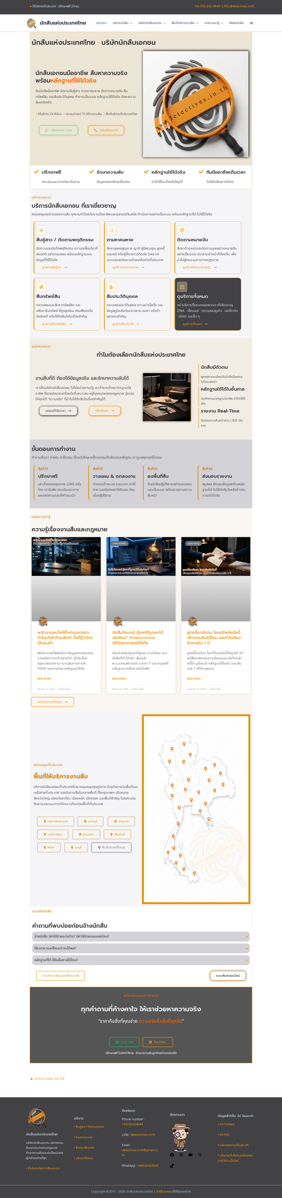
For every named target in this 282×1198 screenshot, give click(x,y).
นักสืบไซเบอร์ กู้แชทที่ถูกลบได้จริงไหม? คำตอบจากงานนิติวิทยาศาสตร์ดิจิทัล (137, 637)
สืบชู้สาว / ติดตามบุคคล (90, 1126)
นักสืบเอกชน (164, 1191)
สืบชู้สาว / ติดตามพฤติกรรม (64, 239)
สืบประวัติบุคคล (122, 296)
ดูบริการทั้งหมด (192, 296)
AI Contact (227, 1124)
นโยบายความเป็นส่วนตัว (234, 1145)
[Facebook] (172, 1156)
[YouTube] (190, 1156)
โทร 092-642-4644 (207, 6)
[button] (130, 23)
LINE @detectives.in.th (238, 6)
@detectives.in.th (143, 1135)
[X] (199, 1156)
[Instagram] (181, 1156)
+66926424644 (132, 1124)
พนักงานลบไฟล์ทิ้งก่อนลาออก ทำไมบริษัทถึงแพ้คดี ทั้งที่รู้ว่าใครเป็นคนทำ (65, 637)
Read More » (44, 678)
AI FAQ (224, 1135)
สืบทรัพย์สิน (48, 296)
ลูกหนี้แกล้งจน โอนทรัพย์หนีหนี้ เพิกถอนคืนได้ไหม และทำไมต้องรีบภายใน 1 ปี (214, 637)
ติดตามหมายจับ (192, 239)
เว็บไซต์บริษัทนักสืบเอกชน (44, 1168)
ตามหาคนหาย (120, 239)
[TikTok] (172, 1167)
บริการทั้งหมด (84, 1158)
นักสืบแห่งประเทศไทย (63, 23)
